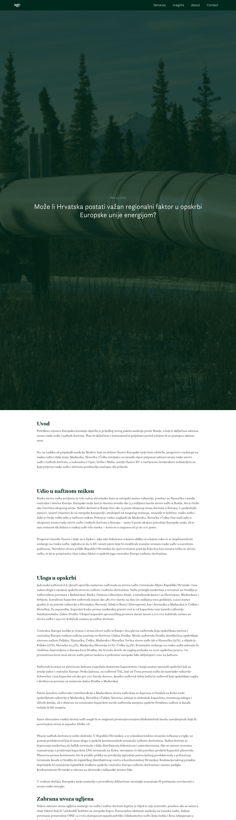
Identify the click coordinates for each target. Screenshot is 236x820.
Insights (178, 5)
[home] (17, 5)
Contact (212, 5)
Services (159, 5)
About (195, 5)
